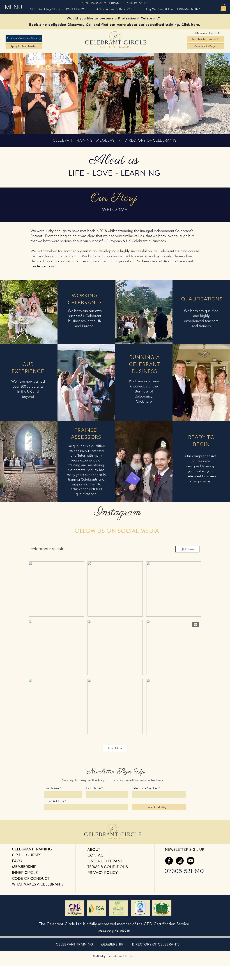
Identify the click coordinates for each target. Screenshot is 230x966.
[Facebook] (169, 861)
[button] (14, 7)
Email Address (54, 801)
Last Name (93, 788)
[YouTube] (190, 861)
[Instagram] (180, 861)
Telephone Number (145, 788)
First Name (52, 788)
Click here (144, 401)
